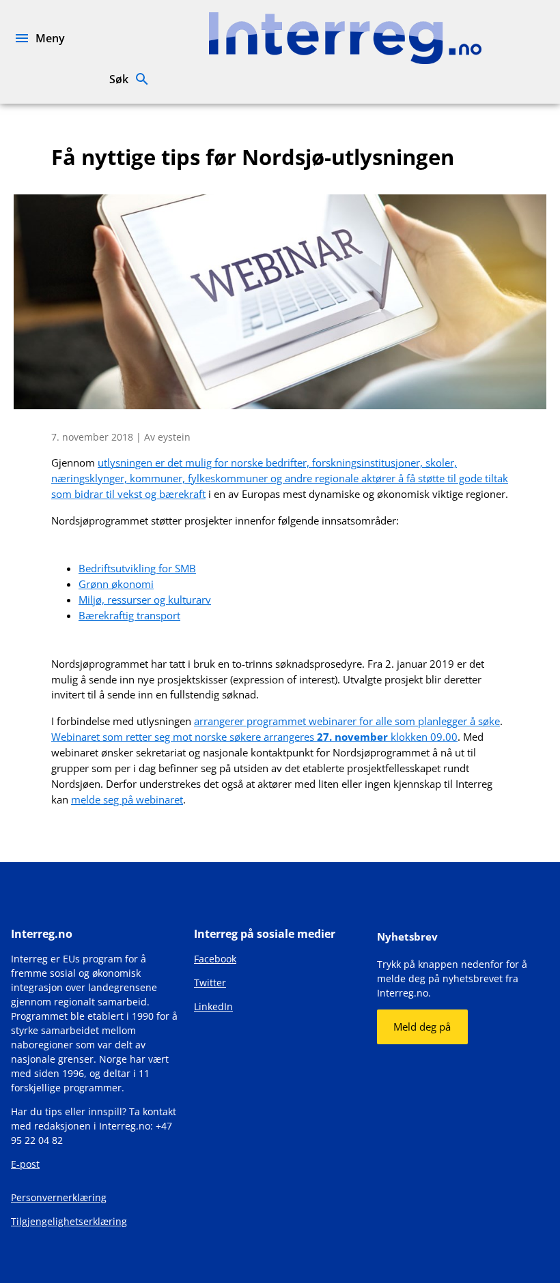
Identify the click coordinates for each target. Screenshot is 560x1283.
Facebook (215, 958)
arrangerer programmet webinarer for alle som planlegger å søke (347, 721)
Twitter (210, 982)
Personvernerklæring (59, 1197)
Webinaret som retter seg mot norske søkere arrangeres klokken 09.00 (254, 736)
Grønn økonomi (116, 584)
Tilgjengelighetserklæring (69, 1221)
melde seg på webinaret (127, 799)
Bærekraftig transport (129, 615)
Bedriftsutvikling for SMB (137, 568)
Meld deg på (422, 1026)
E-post (25, 1163)
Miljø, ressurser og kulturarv (145, 599)
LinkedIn (213, 1006)
